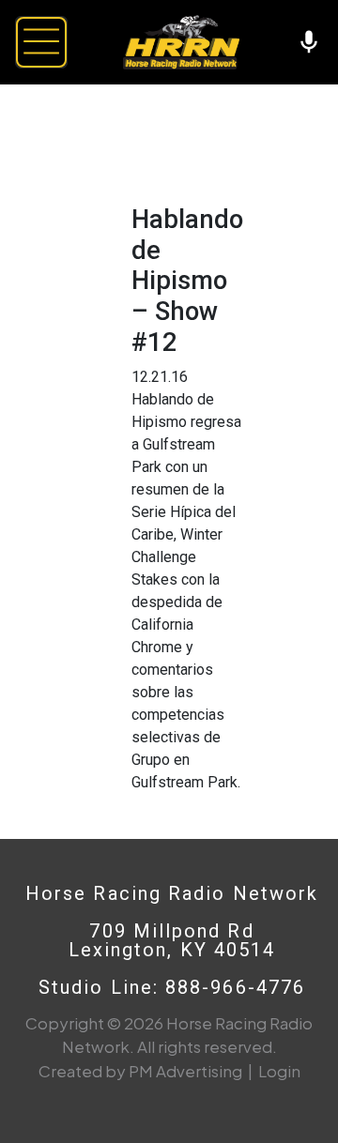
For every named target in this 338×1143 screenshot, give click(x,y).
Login (279, 1070)
